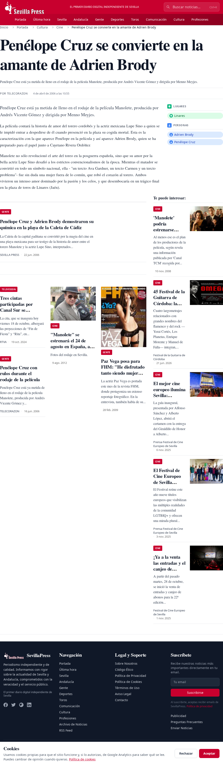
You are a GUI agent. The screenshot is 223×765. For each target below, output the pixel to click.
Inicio (4, 27)
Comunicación (156, 19)
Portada (20, 19)
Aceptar (209, 753)
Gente (99, 19)
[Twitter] (13, 705)
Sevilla (62, 19)
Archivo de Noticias (73, 724)
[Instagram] (21, 705)
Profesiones (199, 19)
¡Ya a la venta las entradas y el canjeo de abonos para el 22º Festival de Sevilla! (169, 571)
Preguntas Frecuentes (187, 722)
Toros (135, 19)
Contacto (121, 700)
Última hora (41, 19)
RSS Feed (66, 730)
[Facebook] (5, 705)
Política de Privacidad (130, 676)
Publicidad (178, 716)
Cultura (179, 19)
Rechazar (186, 753)
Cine (59, 27)
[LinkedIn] (29, 705)
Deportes (117, 19)
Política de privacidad (199, 706)
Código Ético (124, 669)
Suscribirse (195, 692)
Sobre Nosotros (126, 663)
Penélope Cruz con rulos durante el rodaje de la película (20, 373)
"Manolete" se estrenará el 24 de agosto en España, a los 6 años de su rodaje (73, 343)
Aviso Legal (123, 694)
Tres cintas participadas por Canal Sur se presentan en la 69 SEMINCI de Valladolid (18, 312)
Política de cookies (82, 759)
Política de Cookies (128, 682)
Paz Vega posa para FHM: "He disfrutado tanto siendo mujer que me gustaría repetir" (123, 372)
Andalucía (81, 19)
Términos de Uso (127, 688)
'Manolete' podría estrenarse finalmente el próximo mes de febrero (169, 232)
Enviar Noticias (182, 728)
